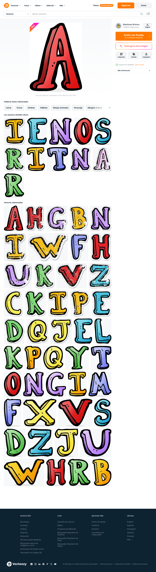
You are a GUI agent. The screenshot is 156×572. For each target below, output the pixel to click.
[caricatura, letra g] (56, 384)
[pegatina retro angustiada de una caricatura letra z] (100, 275)
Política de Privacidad (122, 564)
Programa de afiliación (66, 529)
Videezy (23, 529)
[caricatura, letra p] (33, 358)
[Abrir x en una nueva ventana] (51, 564)
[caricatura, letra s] (103, 131)
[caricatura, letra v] (75, 413)
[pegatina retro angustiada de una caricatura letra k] (44, 275)
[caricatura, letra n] (60, 131)
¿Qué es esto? (139, 65)
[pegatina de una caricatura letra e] (101, 303)
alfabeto (43, 108)
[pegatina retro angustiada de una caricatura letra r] (14, 159)
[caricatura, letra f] (12, 413)
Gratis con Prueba (134, 36)
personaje (78, 108)
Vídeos (38, 5)
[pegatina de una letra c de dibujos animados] (13, 303)
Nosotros (95, 529)
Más (61, 5)
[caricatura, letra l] (102, 331)
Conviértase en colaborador (98, 533)
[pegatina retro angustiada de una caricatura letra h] (34, 218)
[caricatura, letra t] (57, 159)
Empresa (24, 532)
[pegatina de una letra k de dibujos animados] (35, 303)
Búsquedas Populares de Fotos (67, 539)
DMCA (60, 525)
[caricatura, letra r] (14, 185)
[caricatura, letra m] (100, 384)
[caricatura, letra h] (56, 472)
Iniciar (143, 5)
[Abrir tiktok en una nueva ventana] (47, 564)
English (130, 522)
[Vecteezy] (6, 5)
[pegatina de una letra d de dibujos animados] (14, 331)
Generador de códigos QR (31, 552)
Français (130, 536)
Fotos (26, 5)
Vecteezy (24, 525)
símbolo (31, 108)
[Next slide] (108, 108)
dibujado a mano (95, 108)
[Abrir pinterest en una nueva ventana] (43, 564)
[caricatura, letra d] (15, 443)
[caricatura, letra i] (36, 159)
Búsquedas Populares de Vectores (67, 533)
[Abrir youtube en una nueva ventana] (55, 564)
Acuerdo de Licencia (65, 522)
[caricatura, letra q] (53, 358)
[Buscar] (141, 13)
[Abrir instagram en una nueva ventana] (36, 564)
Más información (124, 70)
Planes (96, 5)
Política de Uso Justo (139, 564)
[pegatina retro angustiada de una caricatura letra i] (15, 247)
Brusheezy (24, 522)
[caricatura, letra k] (13, 358)
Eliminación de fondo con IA (32, 549)
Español (130, 525)
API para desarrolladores (30, 540)
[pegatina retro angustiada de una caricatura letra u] (18, 275)
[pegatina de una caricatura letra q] (37, 331)
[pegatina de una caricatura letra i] (14, 131)
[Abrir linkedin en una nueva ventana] (39, 564)
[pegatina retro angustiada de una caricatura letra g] (56, 218)
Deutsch (130, 532)
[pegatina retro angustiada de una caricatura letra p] (80, 303)
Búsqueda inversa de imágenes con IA (29, 544)
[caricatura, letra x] (39, 413)
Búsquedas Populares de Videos (67, 545)
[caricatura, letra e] (37, 131)
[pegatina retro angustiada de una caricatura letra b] (78, 218)
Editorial (50, 5)
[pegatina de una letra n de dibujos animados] (80, 159)
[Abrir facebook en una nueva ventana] (32, 564)
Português (131, 529)
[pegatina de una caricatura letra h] (100, 247)
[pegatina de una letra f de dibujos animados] (79, 247)
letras (8, 108)
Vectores (14, 5)
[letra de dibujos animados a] (13, 218)
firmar (19, 108)
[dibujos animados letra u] (95, 443)
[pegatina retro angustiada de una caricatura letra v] (71, 275)
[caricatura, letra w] (24, 472)
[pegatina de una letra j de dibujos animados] (61, 331)
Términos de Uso (106, 564)
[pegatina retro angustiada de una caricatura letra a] (102, 159)
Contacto (95, 525)
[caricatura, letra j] (66, 443)
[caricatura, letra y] (77, 358)
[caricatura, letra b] (101, 472)
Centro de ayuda (98, 522)
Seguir (147, 27)
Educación (24, 536)
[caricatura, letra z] (40, 443)
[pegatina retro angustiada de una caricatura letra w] (48, 247)
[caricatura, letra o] (83, 131)
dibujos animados (60, 108)
